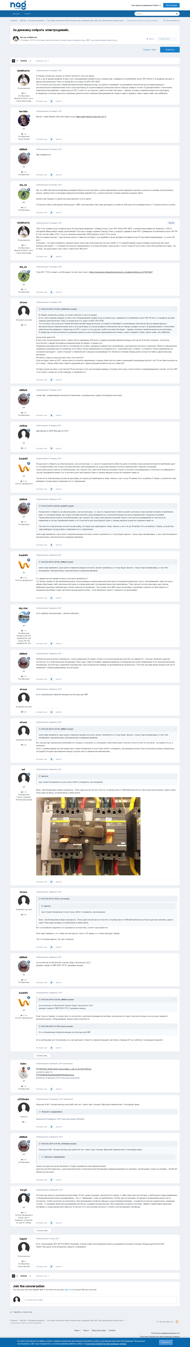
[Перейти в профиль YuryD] (24, 1199)
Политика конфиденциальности (165, 1333)
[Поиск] (177, 14)
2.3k (25, 448)
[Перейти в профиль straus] (24, 311)
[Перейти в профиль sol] (24, 778)
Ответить (169, 49)
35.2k (24, 481)
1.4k (24, 134)
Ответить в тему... (35, 1300)
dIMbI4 (23, 149)
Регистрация (171, 5)
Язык (77, 1330)
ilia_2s (23, 185)
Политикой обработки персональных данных (106, 1344)
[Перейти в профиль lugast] (24, 1248)
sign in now (69, 1289)
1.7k (24, 631)
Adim (23, 1063)
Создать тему (149, 49)
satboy (23, 425)
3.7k (25, 792)
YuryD (23, 1190)
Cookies (112, 1330)
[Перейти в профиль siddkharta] (16, 39)
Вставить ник (41, 101)
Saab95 (23, 458)
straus (23, 302)
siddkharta (32, 37)
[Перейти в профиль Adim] (24, 1073)
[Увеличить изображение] (88, 836)
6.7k (25, 1213)
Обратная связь (99, 1330)
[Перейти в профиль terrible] (24, 120)
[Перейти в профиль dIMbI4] (24, 158)
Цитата (59, 101)
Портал (27, 14)
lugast (23, 1238)
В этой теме (165, 14)
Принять (166, 1342)
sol (23, 769)
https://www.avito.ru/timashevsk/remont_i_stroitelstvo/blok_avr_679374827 (121, 272)
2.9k (25, 172)
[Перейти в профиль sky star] (24, 617)
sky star (23, 608)
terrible (23, 111)
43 (24, 1261)
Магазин (16, 14)
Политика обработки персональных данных (160, 1336)
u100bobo (23, 1099)
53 (24, 93)
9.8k (25, 325)
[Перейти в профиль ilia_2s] (24, 194)
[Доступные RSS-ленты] (177, 1322)
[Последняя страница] (30, 61)
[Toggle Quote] (40, 309)
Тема (85, 1330)
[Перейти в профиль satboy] (24, 435)
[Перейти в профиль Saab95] (24, 468)
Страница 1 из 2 (42, 61)
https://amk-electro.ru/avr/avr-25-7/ (91, 116)
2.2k (25, 207)
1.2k (24, 1086)
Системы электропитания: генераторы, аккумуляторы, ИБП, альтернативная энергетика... (77, 40)
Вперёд (24, 61)
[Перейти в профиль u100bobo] (24, 1108)
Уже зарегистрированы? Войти (145, 5)
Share (151, 39)
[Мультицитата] (51, 101)
